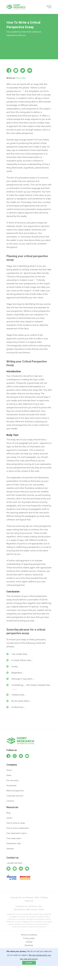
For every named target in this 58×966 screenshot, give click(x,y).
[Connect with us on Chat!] (27, 869)
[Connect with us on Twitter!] (21, 756)
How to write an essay (15, 823)
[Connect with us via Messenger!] (15, 869)
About (9, 770)
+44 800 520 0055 (14, 863)
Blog (8, 812)
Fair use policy (12, 780)
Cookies (29, 942)
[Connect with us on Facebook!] (8, 756)
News (8, 775)
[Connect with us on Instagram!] (15, 756)
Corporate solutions (14, 795)
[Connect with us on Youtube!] (27, 756)
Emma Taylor (21, 78)
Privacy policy (29, 938)
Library (9, 818)
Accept (29, 963)
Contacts (10, 801)
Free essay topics (13, 838)
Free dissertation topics (16, 833)
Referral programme (15, 790)
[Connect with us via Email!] (21, 869)
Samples (10, 848)
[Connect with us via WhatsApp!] (8, 869)
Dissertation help (13, 843)
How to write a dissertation (17, 828)
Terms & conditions (29, 935)
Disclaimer (29, 945)
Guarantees (11, 785)
